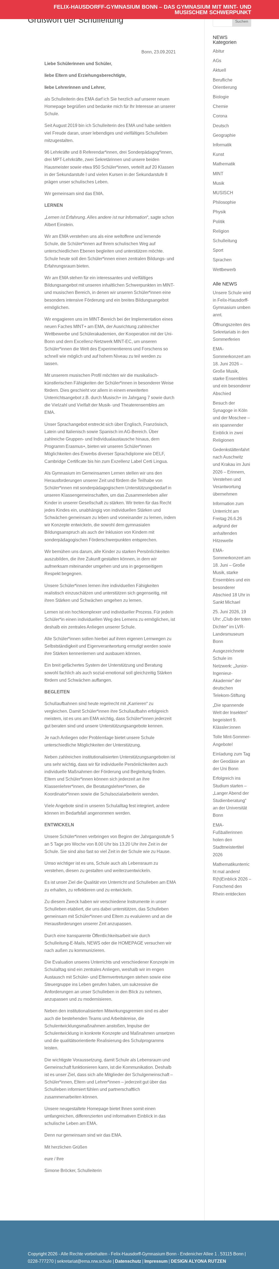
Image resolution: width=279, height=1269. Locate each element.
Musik (218, 183)
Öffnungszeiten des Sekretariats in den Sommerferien (231, 332)
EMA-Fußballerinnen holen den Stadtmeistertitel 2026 (228, 840)
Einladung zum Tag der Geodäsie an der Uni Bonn (231, 761)
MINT (218, 173)
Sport (218, 250)
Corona (220, 116)
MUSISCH (223, 192)
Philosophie (224, 202)
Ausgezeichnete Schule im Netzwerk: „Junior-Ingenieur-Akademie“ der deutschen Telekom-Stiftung (230, 673)
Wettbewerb (224, 269)
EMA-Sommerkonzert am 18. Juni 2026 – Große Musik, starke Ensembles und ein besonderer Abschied (231, 371)
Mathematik (224, 164)
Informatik (222, 144)
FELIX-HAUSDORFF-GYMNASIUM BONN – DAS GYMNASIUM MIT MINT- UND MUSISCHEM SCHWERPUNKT (152, 9)
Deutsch (221, 125)
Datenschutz (128, 1261)
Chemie (220, 106)
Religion (221, 231)
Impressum (156, 1261)
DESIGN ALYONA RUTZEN (198, 1261)
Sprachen (222, 259)
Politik (219, 221)
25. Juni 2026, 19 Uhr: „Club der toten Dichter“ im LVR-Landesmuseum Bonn (232, 626)
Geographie (224, 135)
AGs (217, 60)
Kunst (218, 154)
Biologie (221, 97)
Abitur (218, 51)
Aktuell (219, 70)
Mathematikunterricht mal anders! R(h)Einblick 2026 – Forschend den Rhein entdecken (232, 879)
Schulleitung (225, 240)
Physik (219, 212)
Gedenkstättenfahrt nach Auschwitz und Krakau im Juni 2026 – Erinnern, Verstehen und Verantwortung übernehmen (231, 471)
